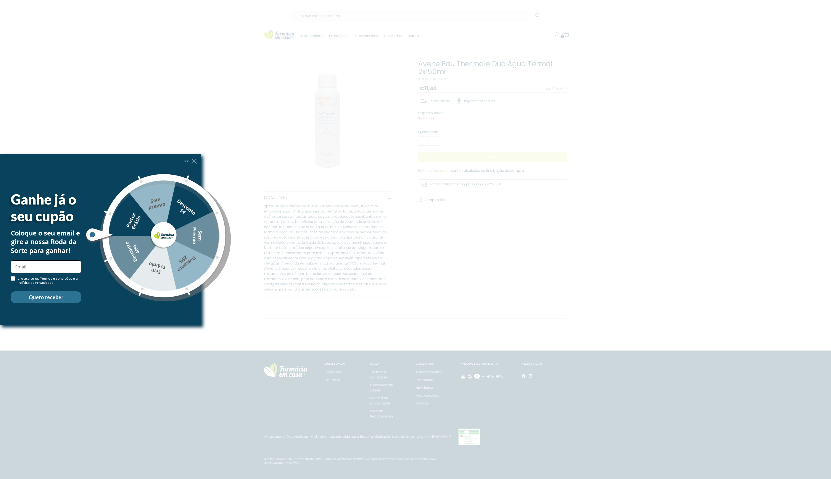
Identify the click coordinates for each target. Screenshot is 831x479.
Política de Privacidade (35, 282)
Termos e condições (56, 278)
